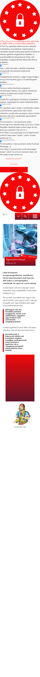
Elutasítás (14, 164)
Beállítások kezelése (14, 159)
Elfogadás (14, 169)
